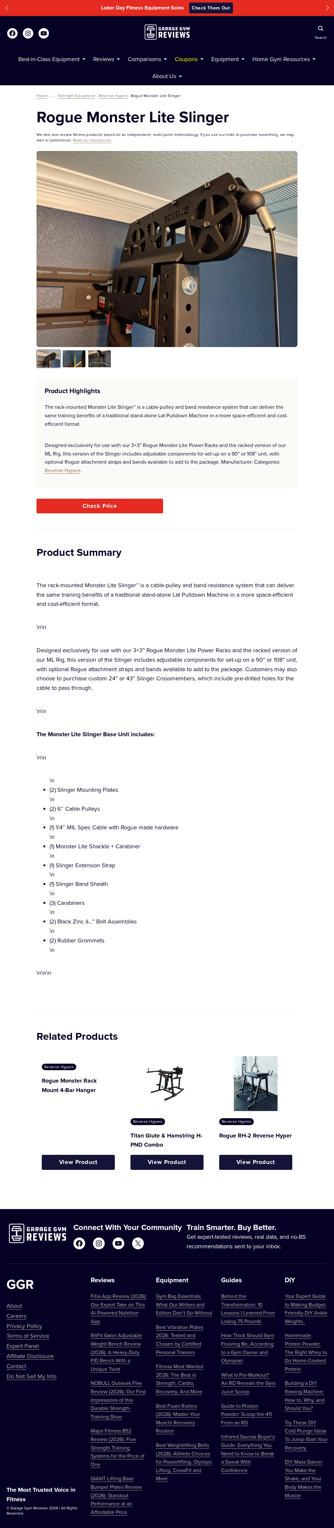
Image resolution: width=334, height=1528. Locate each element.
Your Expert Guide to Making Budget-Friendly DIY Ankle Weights (306, 1308)
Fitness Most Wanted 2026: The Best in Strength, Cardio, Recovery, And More (179, 1379)
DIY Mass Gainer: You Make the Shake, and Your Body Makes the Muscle (304, 1478)
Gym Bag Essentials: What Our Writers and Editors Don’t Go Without (184, 1304)
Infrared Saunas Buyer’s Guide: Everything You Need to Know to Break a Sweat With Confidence (248, 1453)
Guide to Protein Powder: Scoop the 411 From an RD (246, 1414)
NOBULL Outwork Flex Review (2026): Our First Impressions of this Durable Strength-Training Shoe (118, 1399)
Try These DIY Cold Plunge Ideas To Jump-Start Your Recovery (306, 1435)
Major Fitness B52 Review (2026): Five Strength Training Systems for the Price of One (117, 1447)
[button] (6, 8)
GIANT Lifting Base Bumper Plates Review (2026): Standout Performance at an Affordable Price (116, 1495)
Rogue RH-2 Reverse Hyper (255, 1135)
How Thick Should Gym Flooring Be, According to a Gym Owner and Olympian (247, 1348)
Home (42, 95)
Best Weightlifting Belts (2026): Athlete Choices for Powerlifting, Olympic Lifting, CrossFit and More (184, 1461)
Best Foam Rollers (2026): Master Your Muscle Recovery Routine (178, 1418)
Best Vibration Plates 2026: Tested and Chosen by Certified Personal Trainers (179, 1339)
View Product (78, 1162)
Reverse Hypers (113, 95)
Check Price (100, 506)
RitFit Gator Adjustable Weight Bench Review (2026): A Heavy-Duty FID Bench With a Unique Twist (116, 1352)
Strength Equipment (76, 95)
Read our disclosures (92, 140)
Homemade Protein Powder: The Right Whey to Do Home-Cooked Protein (306, 1352)
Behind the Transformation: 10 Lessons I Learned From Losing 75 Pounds (248, 1308)
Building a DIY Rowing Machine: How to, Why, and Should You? (305, 1395)
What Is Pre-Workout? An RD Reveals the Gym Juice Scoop (248, 1383)
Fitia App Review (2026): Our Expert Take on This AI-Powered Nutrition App (119, 1308)
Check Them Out (211, 8)
